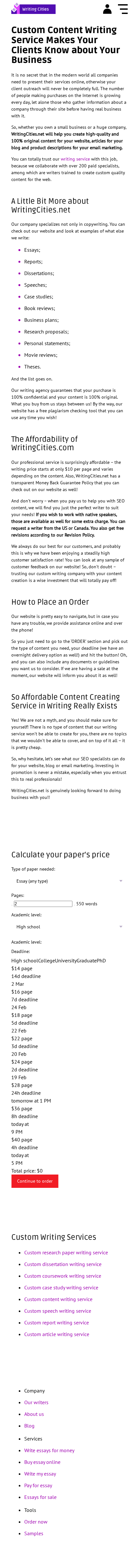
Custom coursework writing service (62, 1275)
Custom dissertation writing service (63, 1264)
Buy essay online (42, 1462)
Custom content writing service (58, 1299)
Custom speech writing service (57, 1311)
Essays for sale (40, 1497)
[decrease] (12, 905)
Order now (36, 1521)
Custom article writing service (56, 1334)
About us (34, 1414)
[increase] (74, 905)
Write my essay (40, 1473)
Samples (33, 1533)
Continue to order (35, 1181)
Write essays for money (49, 1450)
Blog (29, 1425)
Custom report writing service (56, 1322)
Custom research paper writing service (66, 1252)
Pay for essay (38, 1485)
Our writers (36, 1402)
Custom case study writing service (61, 1287)
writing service (75, 159)
